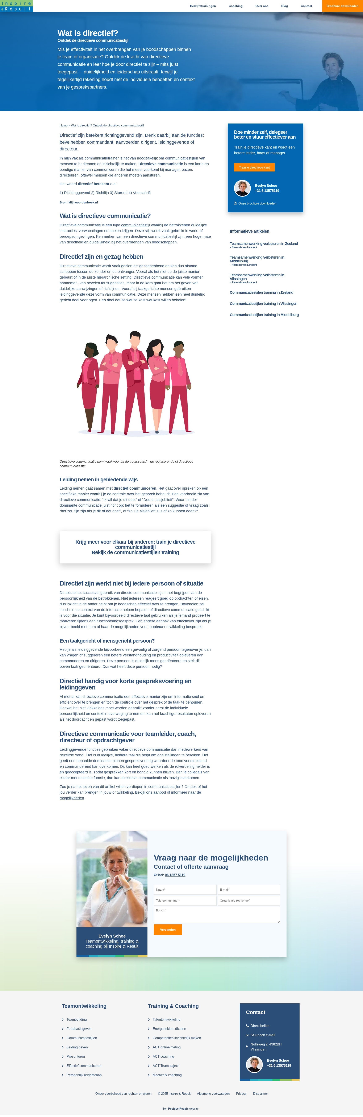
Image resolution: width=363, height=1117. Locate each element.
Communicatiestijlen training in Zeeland (261, 292)
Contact (306, 6)
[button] (342, 6)
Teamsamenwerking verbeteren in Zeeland (264, 245)
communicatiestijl (135, 225)
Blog (284, 6)
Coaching (236, 6)
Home (64, 125)
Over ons (261, 6)
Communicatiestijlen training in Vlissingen (263, 303)
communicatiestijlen (181, 158)
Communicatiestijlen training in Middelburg (264, 315)
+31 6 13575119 (267, 191)
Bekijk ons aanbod (150, 792)
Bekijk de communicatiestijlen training (135, 552)
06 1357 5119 (175, 875)
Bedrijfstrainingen (203, 6)
